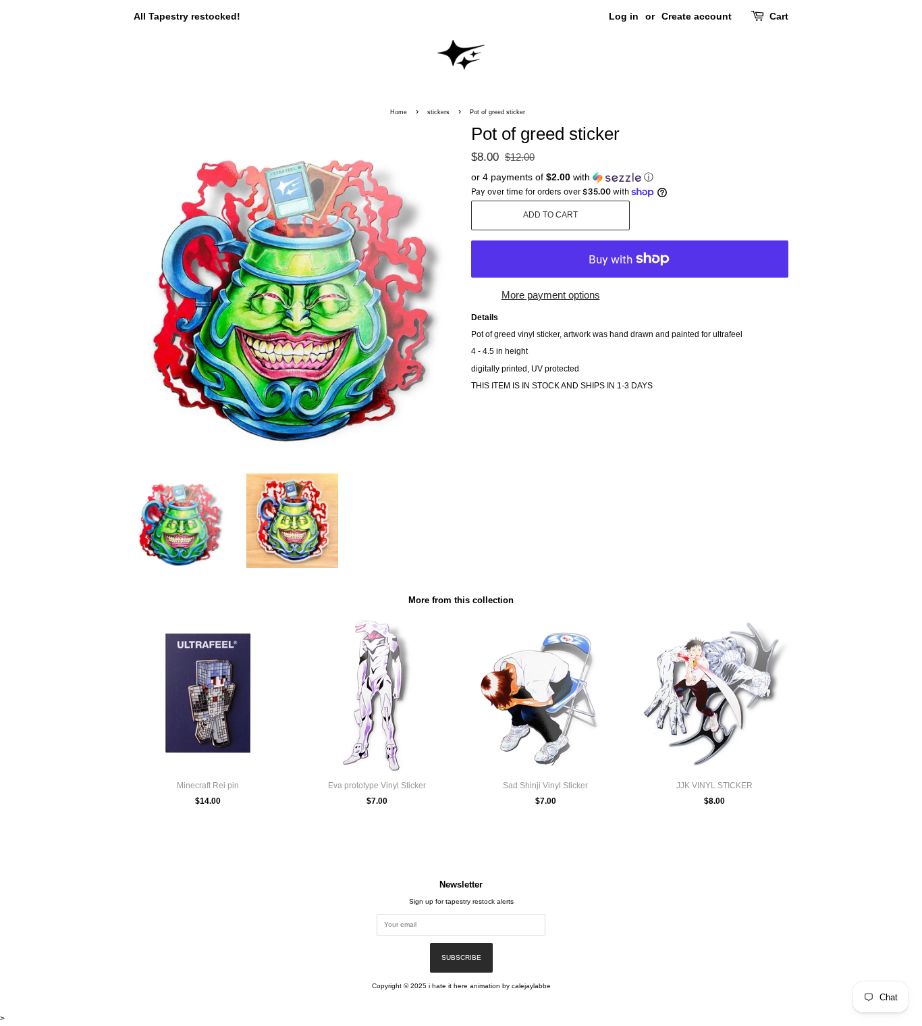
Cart (778, 16)
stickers (438, 112)
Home (398, 112)
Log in (624, 16)
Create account (696, 16)
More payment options (550, 295)
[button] (629, 177)
